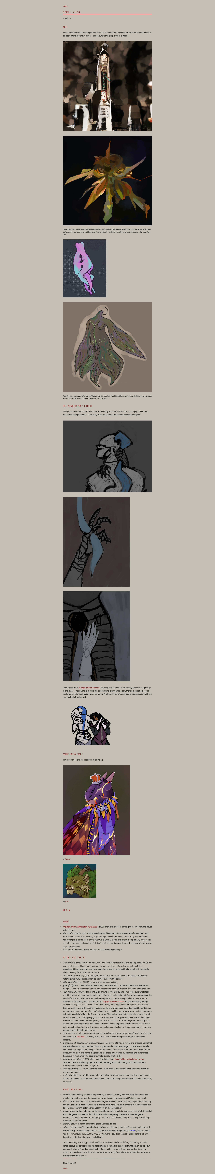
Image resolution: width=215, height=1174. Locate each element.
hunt (66, 901)
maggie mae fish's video (113, 1001)
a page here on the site (89, 687)
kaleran (67, 859)
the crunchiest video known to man (129, 1058)
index (65, 5)
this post (80, 1036)
